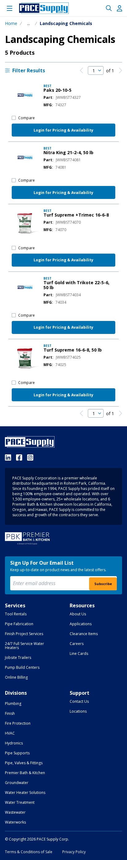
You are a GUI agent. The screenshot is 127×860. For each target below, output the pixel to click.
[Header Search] (109, 8)
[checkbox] (14, 118)
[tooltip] (28, 23)
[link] (81, 70)
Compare (26, 118)
